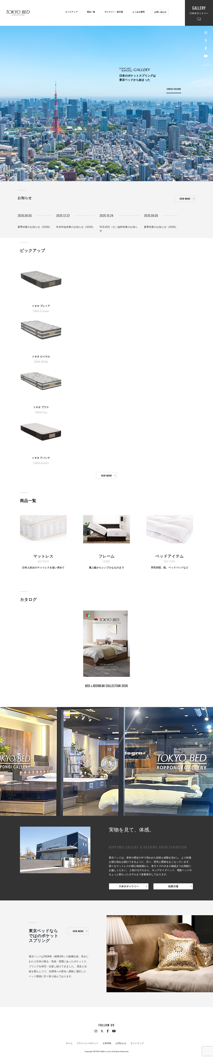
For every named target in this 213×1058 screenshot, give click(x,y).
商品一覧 (91, 12)
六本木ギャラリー (129, 886)
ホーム (69, 1043)
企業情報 (107, 1043)
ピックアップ (71, 12)
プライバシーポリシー (87, 1043)
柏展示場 (173, 886)
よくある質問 (138, 12)
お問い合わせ (160, 12)
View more (184, 198)
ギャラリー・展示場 (114, 12)
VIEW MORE (174, 86)
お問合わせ (120, 1043)
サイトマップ (137, 1043)
